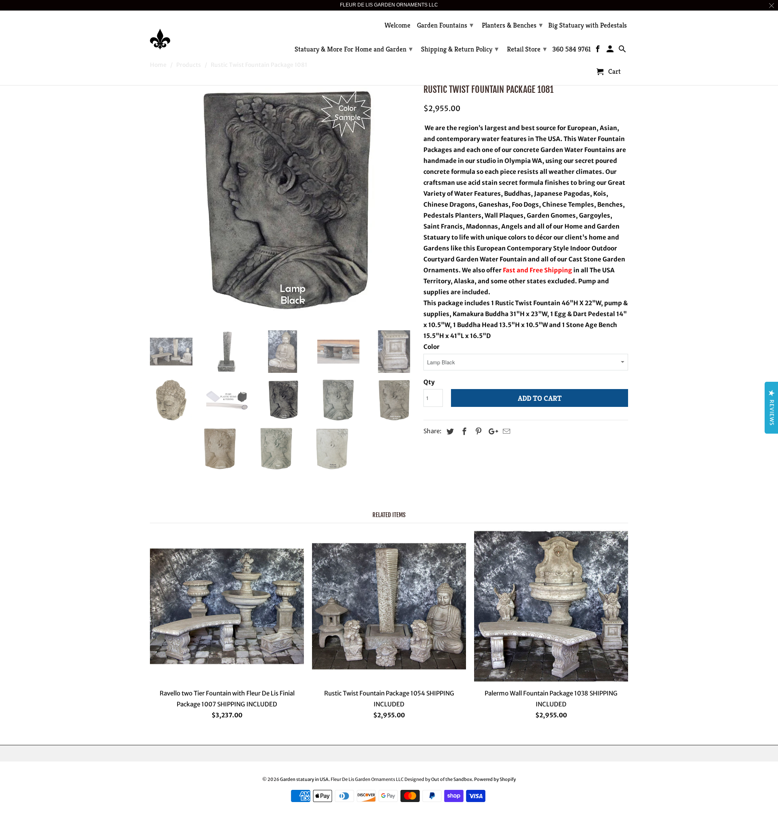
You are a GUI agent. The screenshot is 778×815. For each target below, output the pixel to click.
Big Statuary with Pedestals (587, 25)
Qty (429, 382)
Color (431, 347)
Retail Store (527, 48)
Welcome (397, 25)
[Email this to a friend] (505, 431)
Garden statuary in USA (304, 779)
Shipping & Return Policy (459, 48)
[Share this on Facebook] (463, 431)
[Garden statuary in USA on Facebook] (598, 50)
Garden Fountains (445, 25)
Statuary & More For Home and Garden (354, 48)
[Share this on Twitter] (448, 431)
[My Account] (611, 50)
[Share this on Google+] (491, 431)
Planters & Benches (512, 25)
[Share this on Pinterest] (477, 431)
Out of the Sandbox (451, 779)
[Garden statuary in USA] (206, 33)
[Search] (622, 50)
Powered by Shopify (495, 779)
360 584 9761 (571, 49)
